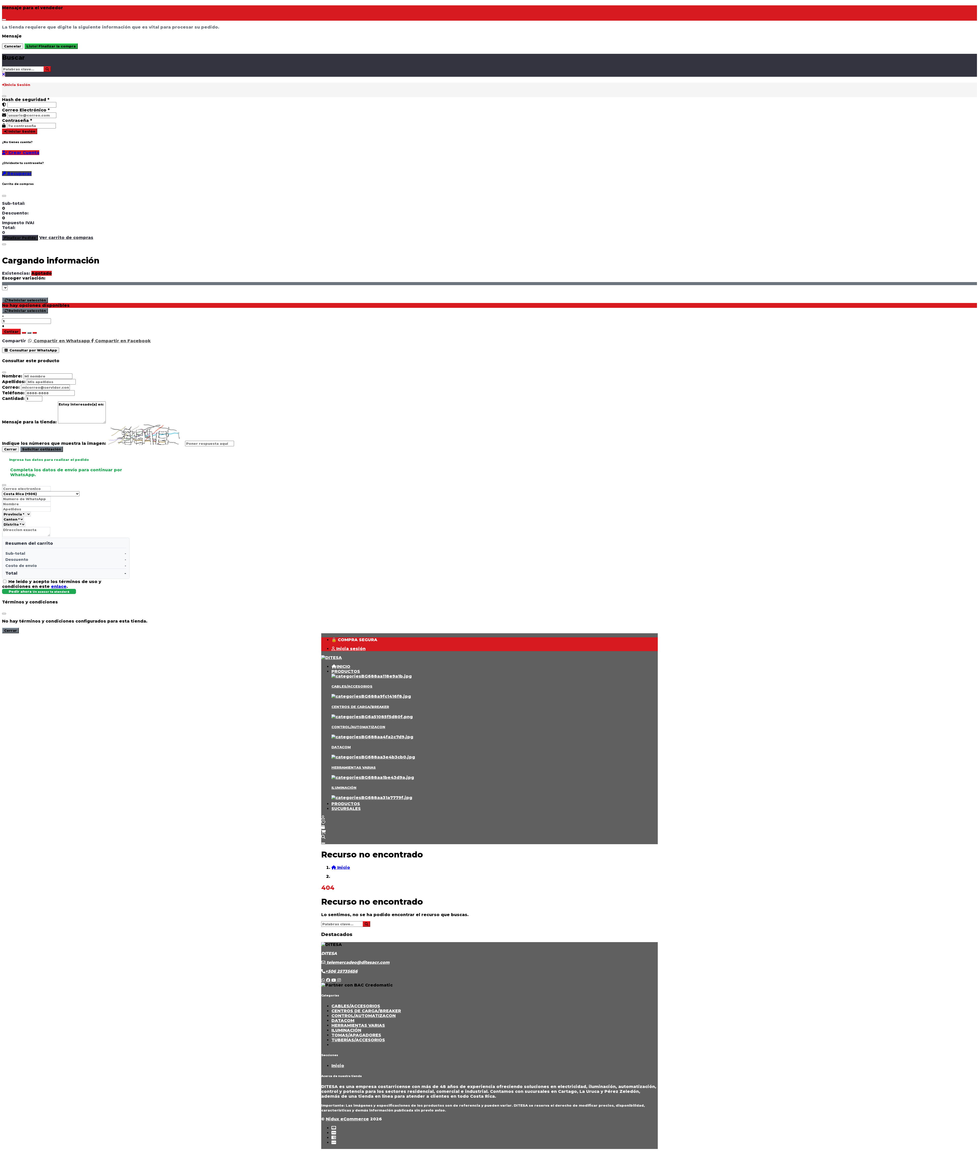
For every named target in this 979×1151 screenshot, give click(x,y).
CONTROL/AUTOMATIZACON (358, 727)
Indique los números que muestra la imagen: (54, 443)
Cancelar (12, 46)
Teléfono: (13, 392)
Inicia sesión (350, 648)
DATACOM (341, 747)
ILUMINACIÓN (343, 788)
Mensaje (12, 36)
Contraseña (17, 120)
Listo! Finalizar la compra (51, 46)
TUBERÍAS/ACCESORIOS (358, 1040)
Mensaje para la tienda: (29, 422)
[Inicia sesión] (323, 817)
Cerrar (10, 449)
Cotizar (11, 332)
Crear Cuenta (23, 152)
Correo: (11, 387)
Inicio (337, 1065)
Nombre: (12, 376)
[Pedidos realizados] (323, 827)
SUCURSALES (346, 808)
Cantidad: (13, 398)
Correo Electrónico (26, 110)
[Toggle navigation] (323, 843)
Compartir (14, 340)
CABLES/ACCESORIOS (351, 686)
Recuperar (19, 173)
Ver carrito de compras (66, 237)
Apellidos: (13, 381)
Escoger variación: (23, 278)
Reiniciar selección (27, 300)
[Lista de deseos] (323, 822)
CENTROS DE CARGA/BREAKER (360, 707)
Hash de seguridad (25, 99)
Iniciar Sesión (21, 131)
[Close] (4, 19)
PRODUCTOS (345, 671)
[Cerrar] (4, 96)
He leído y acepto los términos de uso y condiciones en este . (51, 584)
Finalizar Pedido (20, 238)
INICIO (343, 666)
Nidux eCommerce (347, 1119)
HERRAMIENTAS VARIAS (353, 767)
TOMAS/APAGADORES (356, 1035)
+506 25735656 (341, 971)
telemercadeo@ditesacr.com (357, 962)
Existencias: (16, 273)
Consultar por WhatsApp (32, 350)
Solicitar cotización (41, 449)
